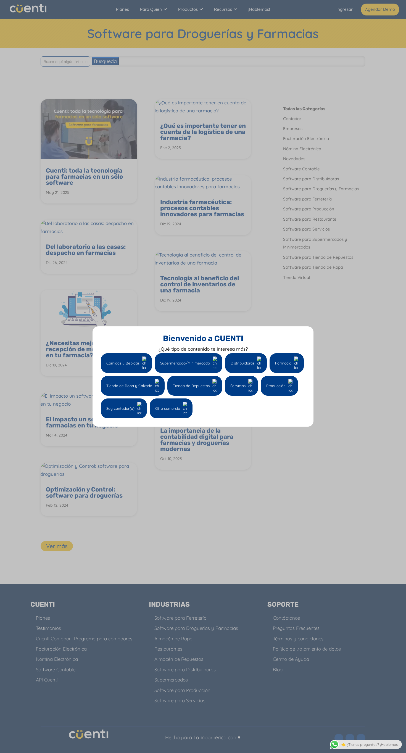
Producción (276, 386)
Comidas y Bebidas (122, 363)
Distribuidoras (242, 363)
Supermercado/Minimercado (185, 363)
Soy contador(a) (120, 408)
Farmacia (283, 363)
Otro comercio (167, 408)
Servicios (238, 386)
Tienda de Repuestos (191, 386)
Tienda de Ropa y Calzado (129, 386)
